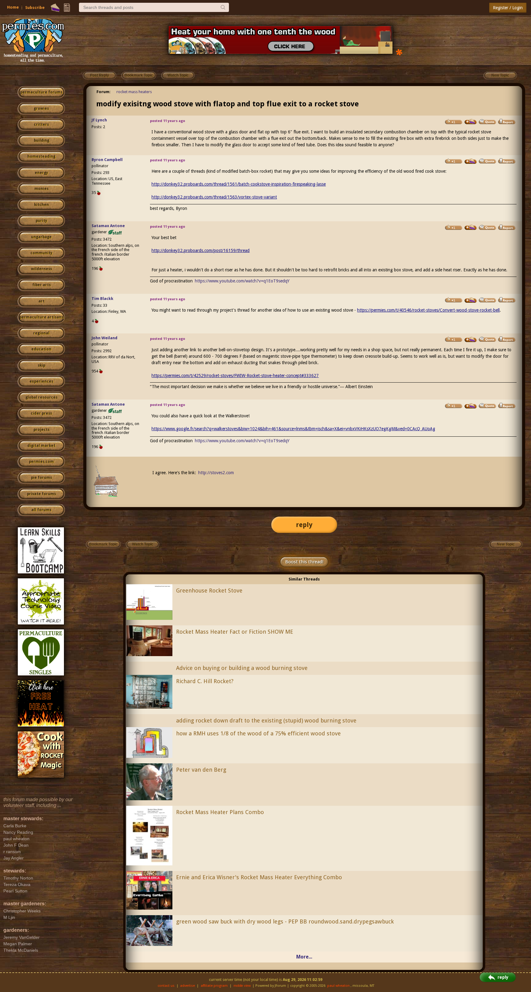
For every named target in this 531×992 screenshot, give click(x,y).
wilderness (41, 269)
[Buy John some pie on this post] (470, 339)
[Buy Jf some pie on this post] (470, 121)
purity (41, 220)
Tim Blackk (102, 298)
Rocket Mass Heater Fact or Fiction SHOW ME (234, 631)
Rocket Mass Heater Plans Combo (220, 812)
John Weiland (104, 338)
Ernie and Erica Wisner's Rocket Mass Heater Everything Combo (259, 877)
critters (41, 124)
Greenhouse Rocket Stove (209, 590)
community (41, 253)
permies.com (41, 461)
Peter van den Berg (201, 769)
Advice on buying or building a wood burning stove (242, 668)
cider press (41, 413)
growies (41, 108)
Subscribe (35, 7)
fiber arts (41, 285)
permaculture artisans (41, 317)
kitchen (41, 205)
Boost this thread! (304, 562)
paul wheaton (338, 986)
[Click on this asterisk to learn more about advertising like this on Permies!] (399, 52)
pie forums (41, 477)
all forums (41, 510)
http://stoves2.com (216, 472)
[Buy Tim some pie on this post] (470, 300)
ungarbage (41, 237)
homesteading (41, 156)
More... (304, 957)
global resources (41, 397)
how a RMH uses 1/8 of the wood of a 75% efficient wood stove (258, 733)
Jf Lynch (99, 120)
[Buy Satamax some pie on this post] (470, 227)
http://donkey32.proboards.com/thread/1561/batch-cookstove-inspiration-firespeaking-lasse (238, 184)
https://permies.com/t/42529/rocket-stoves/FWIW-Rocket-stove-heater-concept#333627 (235, 375)
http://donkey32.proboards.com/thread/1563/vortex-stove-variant (214, 197)
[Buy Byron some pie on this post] (470, 161)
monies (41, 189)
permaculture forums (41, 92)
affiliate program (214, 986)
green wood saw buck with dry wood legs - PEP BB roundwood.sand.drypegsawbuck (285, 921)
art (41, 301)
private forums (41, 494)
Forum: (103, 91)
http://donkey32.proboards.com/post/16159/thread (200, 250)
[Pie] (55, 7)
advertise (187, 986)
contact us (166, 986)
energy (41, 173)
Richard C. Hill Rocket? (205, 681)
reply (304, 525)
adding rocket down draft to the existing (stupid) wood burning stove (266, 720)
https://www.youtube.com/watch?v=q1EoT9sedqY (242, 280)
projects (41, 429)
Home (13, 7)
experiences (41, 381)
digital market (41, 445)
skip (41, 365)
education (41, 349)
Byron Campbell (107, 159)
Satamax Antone (108, 225)
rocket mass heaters (134, 91)
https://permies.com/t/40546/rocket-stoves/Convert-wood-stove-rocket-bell (428, 310)
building (41, 140)
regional (41, 333)
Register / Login (508, 7)
